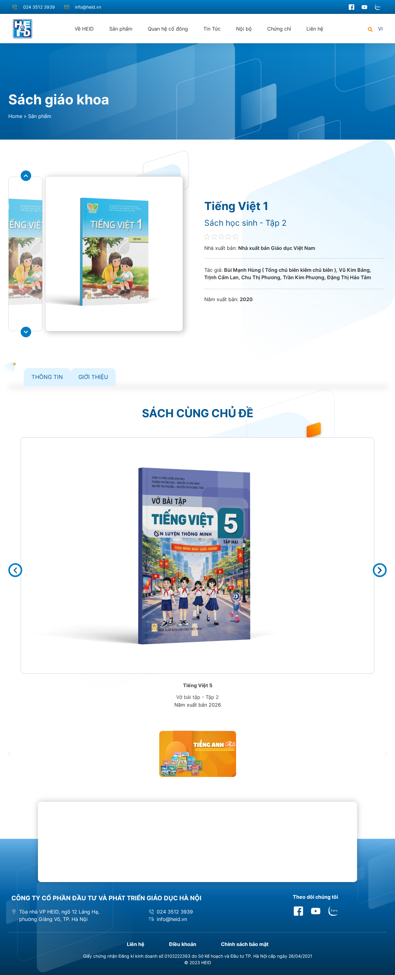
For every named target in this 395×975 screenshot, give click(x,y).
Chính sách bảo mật (244, 944)
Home (15, 116)
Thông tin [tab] (47, 377)
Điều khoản (182, 944)
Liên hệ (314, 29)
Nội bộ (244, 29)
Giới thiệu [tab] (93, 377)
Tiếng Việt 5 (197, 685)
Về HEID (84, 29)
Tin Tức (212, 29)
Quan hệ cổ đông (168, 29)
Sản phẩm (120, 29)
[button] (370, 30)
